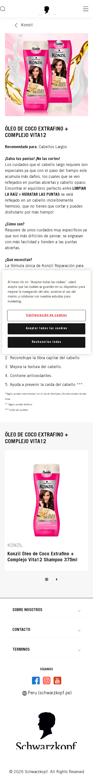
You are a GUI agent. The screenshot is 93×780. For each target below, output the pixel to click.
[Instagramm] (46, 681)
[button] (46, 610)
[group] (46, 519)
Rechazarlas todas (46, 342)
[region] (46, 312)
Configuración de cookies (46, 315)
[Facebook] (36, 681)
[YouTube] (57, 681)
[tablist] (46, 579)
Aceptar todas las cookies (46, 328)
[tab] (46, 579)
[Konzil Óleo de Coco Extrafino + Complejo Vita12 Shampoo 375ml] (46, 510)
